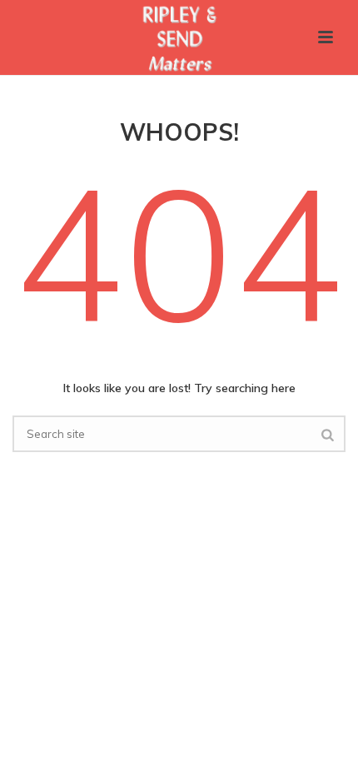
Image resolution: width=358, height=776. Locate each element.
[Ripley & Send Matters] (179, 37)
